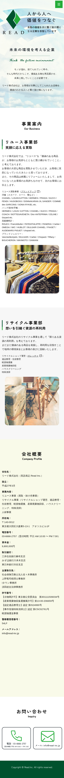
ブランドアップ (28, 191)
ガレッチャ (33, 356)
